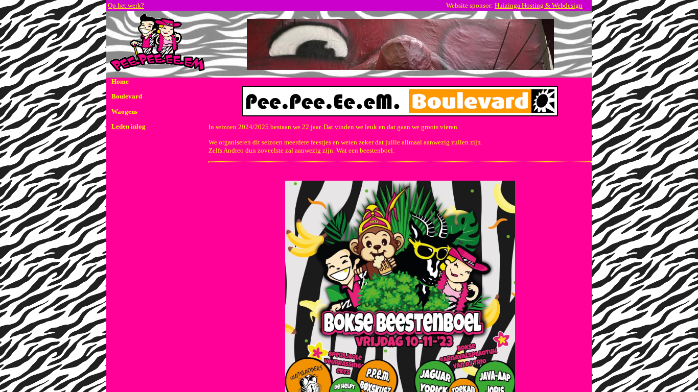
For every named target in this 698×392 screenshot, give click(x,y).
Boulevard (126, 96)
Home (120, 81)
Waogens (124, 111)
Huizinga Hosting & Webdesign (539, 5)
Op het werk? (126, 5)
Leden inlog (128, 126)
